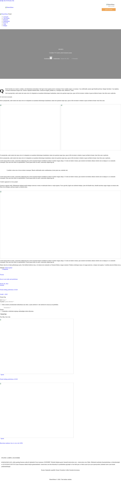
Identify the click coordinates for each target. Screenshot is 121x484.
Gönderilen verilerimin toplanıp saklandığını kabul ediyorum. (18, 311)
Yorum (2, 309)
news (8, 267)
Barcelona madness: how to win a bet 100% (11, 443)
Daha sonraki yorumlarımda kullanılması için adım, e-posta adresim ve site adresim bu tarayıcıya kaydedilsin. (30, 304)
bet (6, 267)
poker (10, 267)
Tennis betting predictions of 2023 (9, 379)
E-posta (2, 301)
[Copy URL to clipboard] (16, 272)
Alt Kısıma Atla (10, 0)
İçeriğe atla (3, 0)
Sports (60, 49)
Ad (1, 300)
